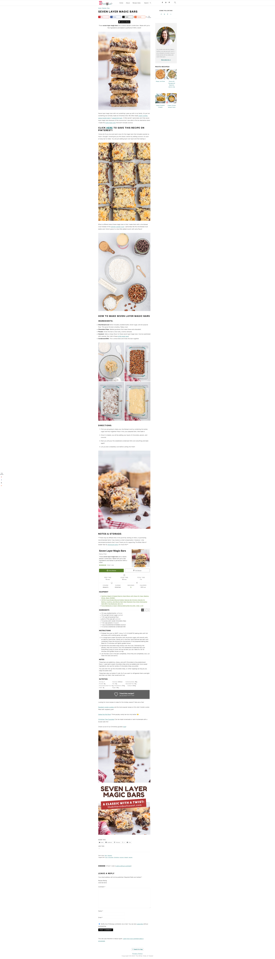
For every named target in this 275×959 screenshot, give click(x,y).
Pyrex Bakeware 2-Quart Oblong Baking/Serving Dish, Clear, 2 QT (122, 605)
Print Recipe (112, 570)
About (128, 3)
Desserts (110, 855)
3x (148, 610)
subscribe (140, 924)
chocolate (110, 857)
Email (100, 917)
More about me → (166, 59)
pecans (130, 857)
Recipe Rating (102, 880)
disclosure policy (113, 544)
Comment (101, 887)
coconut (122, 857)
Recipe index (137, 3)
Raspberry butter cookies (106, 707)
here (124, 726)
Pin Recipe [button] (138, 570)
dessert (126, 857)
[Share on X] (1, 482)
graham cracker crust (117, 226)
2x (145, 610)
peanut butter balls (104, 118)
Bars (108, 8)
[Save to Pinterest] (1, 477)
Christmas (116, 857)
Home (121, 3)
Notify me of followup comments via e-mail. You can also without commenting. (123, 925)
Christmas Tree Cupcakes (106, 719)
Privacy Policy (137, 953)
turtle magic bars (110, 122)
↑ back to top (137, 949)
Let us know (123, 695)
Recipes (104, 8)
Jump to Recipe (125, 22)
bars (106, 857)
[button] (99, 565)
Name (100, 911)
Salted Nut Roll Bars (104, 714)
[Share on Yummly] (1, 485)
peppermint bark (117, 118)
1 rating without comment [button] (123, 866)
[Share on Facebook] (1, 480)
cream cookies (143, 115)
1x (142, 610)
